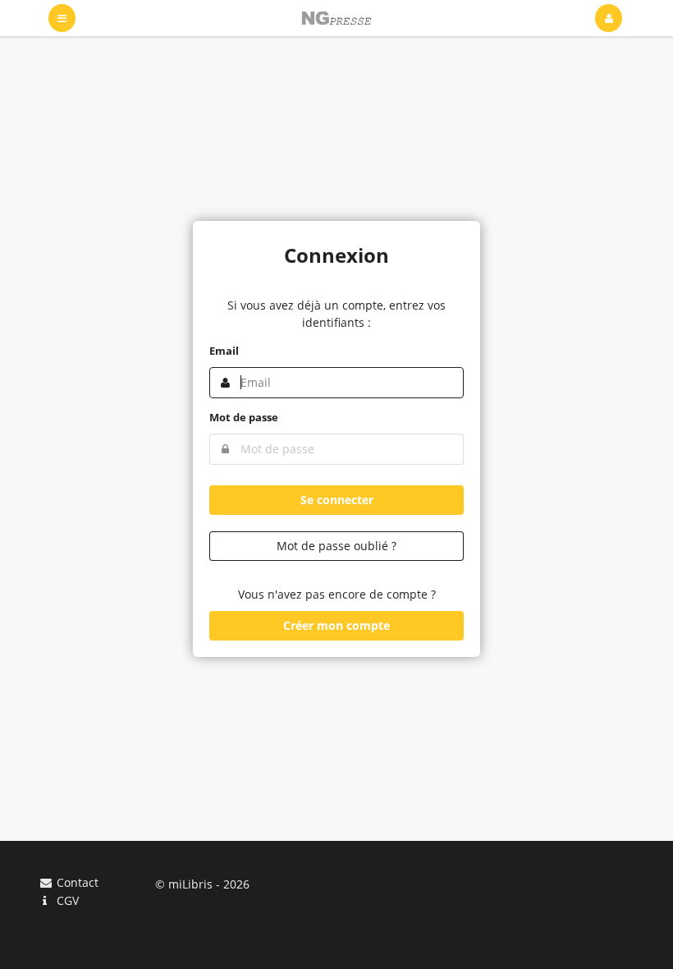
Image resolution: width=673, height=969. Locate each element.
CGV (66, 900)
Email (224, 350)
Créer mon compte (336, 625)
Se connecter (336, 499)
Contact (75, 883)
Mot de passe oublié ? (336, 545)
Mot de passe (243, 417)
